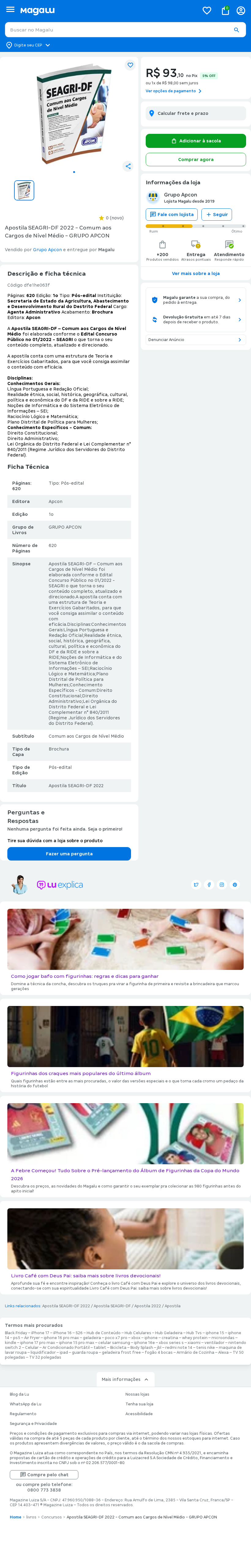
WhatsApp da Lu (25, 1404)
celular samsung (114, 1343)
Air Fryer (32, 1338)
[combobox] (125, 29)
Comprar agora (196, 159)
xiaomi (194, 1343)
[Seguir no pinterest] (235, 885)
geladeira (92, 1338)
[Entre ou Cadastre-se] (241, 10)
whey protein (195, 1338)
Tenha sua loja (139, 1404)
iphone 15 (215, 1333)
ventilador (214, 1343)
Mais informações (121, 1379)
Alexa (223, 1352)
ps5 (16, 1338)
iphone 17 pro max (37, 1343)
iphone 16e (144, 1343)
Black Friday (16, 1333)
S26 (79, 1333)
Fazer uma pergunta (69, 853)
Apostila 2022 (147, 1306)
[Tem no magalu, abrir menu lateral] (10, 9)
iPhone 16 (62, 1333)
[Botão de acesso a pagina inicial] (107, 10)
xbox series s (171, 1343)
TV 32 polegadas (45, 1357)
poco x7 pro (116, 1338)
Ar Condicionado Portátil (66, 1347)
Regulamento (23, 1414)
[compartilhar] (127, 166)
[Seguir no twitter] (196, 885)
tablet (100, 1347)
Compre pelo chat (48, 1474)
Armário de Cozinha (195, 1352)
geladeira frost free (121, 1352)
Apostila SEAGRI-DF (112, 1306)
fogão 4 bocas (159, 1352)
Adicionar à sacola (200, 140)
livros (31, 1517)
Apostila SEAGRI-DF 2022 (66, 1306)
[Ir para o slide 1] (74, 172)
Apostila (173, 1306)
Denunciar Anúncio (166, 340)
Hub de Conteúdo (104, 1333)
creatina (170, 1338)
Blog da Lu (19, 1394)
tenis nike (205, 1347)
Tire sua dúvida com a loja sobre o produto (55, 840)
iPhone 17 (40, 1333)
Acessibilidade (139, 1414)
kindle (10, 1343)
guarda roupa (85, 1352)
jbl (159, 1347)
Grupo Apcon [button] (47, 249)
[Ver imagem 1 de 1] (74, 114)
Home (15, 1517)
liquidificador (43, 1352)
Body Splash (141, 1347)
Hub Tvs (194, 1333)
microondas (223, 1338)
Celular (32, 1347)
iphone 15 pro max (76, 1343)
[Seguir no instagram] (222, 885)
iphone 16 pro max (61, 1338)
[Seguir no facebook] (209, 885)
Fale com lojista (176, 214)
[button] (236, 30)
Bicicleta (118, 1347)
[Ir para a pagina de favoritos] (207, 10)
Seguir (220, 214)
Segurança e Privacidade (33, 1424)
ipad (64, 1352)
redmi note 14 (178, 1347)
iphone (151, 1338)
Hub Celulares (138, 1333)
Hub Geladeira (168, 1333)
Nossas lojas (137, 1394)
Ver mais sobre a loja (196, 273)
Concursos (51, 1517)
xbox (135, 1338)
